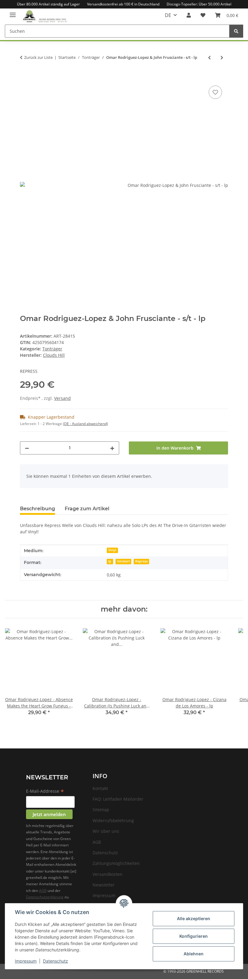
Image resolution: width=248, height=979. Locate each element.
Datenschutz (55, 961)
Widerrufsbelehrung (113, 820)
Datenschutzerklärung (45, 897)
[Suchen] (236, 31)
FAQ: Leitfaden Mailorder (118, 799)
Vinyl (112, 550)
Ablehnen (194, 953)
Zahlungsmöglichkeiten (116, 863)
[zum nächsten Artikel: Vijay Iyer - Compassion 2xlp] (222, 57)
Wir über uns (106, 831)
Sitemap (101, 809)
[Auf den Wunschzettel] (215, 92)
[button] (189, 15)
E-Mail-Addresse (45, 791)
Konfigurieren (193, 936)
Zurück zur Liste (38, 57)
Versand (62, 398)
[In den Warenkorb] (25, 77)
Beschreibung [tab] (37, 508)
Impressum (26, 961)
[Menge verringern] (27, 448)
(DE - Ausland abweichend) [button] (85, 423)
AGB (43, 890)
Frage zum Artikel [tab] (87, 508)
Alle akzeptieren (193, 918)
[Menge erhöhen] (112, 448)
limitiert (123, 561)
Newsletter (104, 885)
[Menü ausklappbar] (13, 12)
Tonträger (52, 349)
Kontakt (100, 788)
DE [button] (168, 15)
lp (109, 561)
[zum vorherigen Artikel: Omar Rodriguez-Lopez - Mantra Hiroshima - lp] (209, 57)
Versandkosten (107, 874)
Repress (141, 561)
